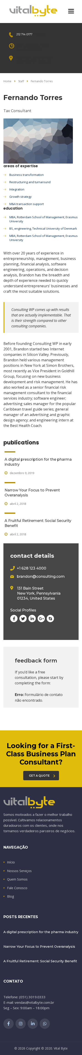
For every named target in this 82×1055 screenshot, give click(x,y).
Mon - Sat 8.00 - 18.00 (32, 45)
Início (11, 862)
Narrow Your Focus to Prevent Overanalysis (39, 947)
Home (7, 81)
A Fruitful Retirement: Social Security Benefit (40, 961)
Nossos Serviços (19, 871)
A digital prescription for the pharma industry (40, 932)
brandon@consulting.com (41, 576)
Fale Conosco (17, 888)
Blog (10, 896)
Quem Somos (17, 879)
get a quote (39, 775)
